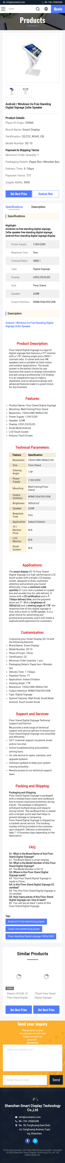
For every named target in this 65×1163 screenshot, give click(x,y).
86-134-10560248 (53, 2)
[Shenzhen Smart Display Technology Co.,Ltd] (14, 9)
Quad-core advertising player (24, 929)
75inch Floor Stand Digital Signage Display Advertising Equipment (45, 996)
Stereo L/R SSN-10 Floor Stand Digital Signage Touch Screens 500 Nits (17, 996)
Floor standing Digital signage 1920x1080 (31, 936)
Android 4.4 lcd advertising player (26, 921)
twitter (35, 1140)
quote (58, 8)
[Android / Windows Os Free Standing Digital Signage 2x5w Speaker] (32, 59)
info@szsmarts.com (15, 2)
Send (56, 1080)
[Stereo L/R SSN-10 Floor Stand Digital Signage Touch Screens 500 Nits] (19, 976)
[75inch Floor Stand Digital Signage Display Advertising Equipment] (46, 976)
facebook (27, 1140)
